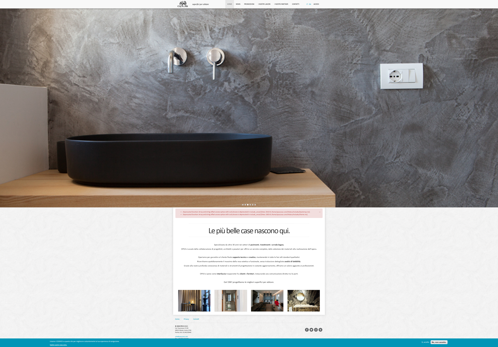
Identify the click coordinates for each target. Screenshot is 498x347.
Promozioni (249, 4)
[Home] (183, 4)
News (238, 4)
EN (310, 4)
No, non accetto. (439, 342)
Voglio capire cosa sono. (58, 345)
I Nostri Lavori (264, 4)
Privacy (186, 319)
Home (229, 4)
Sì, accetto (425, 342)
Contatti (295, 4)
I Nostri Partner (281, 4)
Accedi (316, 4)
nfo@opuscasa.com (181, 336)
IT (307, 4)
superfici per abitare (200, 4)
